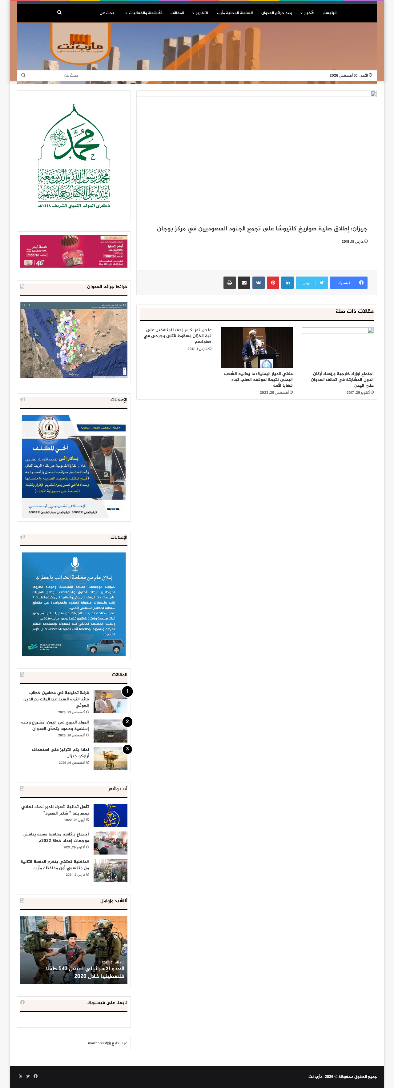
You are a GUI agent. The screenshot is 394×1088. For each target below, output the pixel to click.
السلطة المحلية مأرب (235, 13)
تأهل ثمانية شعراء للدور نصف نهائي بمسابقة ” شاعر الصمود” (55, 810)
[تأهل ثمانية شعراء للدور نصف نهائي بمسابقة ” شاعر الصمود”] (110, 815)
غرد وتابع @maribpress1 (107, 1043)
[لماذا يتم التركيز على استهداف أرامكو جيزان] (110, 758)
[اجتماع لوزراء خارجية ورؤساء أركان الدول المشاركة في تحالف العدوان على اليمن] (338, 347)
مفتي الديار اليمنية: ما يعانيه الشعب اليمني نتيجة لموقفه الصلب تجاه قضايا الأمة (258, 379)
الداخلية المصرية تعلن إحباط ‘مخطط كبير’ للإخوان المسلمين (74, 972)
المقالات (177, 13)
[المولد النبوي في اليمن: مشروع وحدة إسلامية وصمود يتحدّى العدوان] (110, 731)
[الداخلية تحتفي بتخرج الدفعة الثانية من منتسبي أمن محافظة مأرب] (110, 870)
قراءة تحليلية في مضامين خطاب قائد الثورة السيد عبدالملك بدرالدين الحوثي (56, 699)
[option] (73, 950)
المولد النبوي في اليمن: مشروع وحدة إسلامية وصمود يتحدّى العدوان (55, 725)
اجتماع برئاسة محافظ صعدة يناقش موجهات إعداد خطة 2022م (56, 837)
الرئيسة (329, 13)
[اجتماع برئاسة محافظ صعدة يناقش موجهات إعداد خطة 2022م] (110, 843)
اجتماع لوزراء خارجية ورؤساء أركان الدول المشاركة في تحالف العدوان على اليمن (342, 379)
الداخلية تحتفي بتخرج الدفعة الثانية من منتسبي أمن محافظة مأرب (54, 865)
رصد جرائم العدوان (276, 13)
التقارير (202, 13)
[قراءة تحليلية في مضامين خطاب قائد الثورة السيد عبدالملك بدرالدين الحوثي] (110, 701)
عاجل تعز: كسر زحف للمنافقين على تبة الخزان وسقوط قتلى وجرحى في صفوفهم (177, 336)
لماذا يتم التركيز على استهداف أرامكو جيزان (60, 753)
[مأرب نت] (197, 53)
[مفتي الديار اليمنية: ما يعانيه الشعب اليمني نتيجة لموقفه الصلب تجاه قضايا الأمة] (256, 347)
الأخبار (309, 13)
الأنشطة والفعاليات (145, 13)
